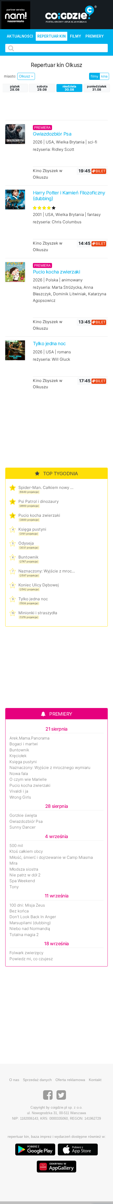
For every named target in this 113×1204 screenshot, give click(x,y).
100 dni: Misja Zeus (27, 905)
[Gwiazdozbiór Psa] (15, 133)
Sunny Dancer (22, 827)
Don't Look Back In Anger (32, 916)
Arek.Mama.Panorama (29, 738)
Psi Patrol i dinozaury (38, 501)
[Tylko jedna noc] (15, 350)
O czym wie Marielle (28, 779)
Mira (13, 863)
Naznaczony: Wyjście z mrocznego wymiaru (46, 571)
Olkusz (25, 76)
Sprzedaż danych (37, 1080)
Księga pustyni (32, 529)
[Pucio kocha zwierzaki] (15, 271)
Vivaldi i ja (18, 791)
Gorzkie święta (23, 815)
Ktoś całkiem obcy (26, 851)
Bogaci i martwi (23, 744)
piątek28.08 (15, 87)
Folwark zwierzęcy (26, 952)
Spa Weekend (22, 881)
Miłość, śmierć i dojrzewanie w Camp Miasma (51, 857)
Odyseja (26, 543)
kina (104, 76)
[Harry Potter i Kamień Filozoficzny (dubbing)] (15, 199)
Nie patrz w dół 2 (24, 875)
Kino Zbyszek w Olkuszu (47, 174)
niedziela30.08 (69, 87)
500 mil (16, 845)
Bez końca (19, 911)
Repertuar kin (51, 36)
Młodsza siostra (23, 869)
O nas (14, 1080)
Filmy (75, 36)
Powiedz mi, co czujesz (31, 959)
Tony (14, 887)
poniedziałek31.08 (96, 87)
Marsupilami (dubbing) (30, 923)
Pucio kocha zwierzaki (39, 515)
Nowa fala (18, 773)
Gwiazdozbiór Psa (26, 821)
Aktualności (20, 36)
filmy (94, 76)
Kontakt (95, 1080)
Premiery (94, 36)
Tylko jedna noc (33, 598)
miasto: (10, 76)
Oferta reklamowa (70, 1080)
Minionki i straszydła (37, 612)
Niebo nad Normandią (29, 928)
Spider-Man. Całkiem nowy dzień (46, 487)
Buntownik (28, 557)
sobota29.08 (42, 87)
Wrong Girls (20, 797)
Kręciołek (18, 755)
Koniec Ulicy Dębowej (38, 584)
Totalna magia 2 (24, 934)
